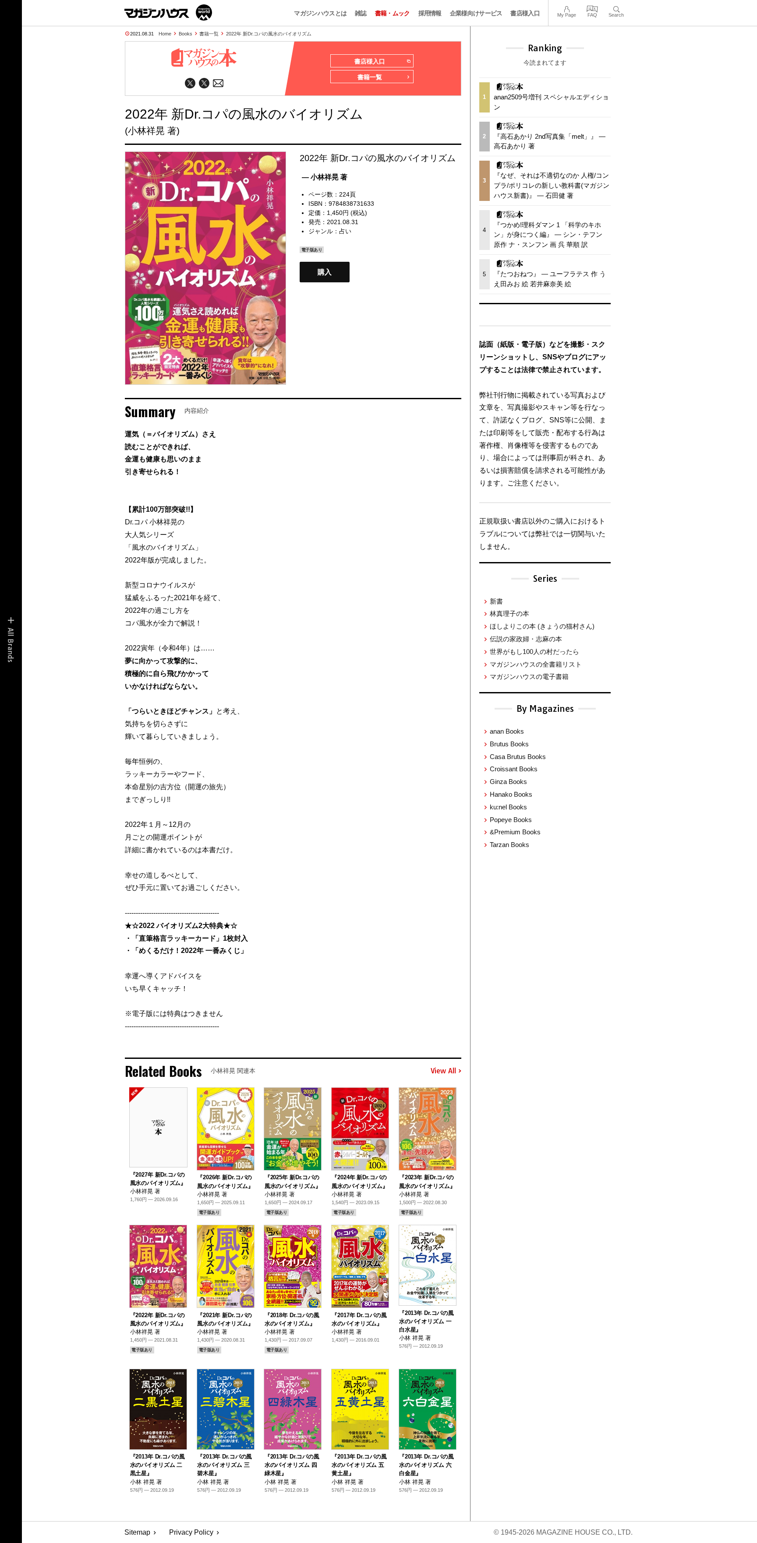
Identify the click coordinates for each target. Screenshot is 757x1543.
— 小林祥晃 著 (324, 177)
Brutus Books (509, 744)
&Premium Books (515, 832)
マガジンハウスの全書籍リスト (536, 664)
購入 (325, 272)
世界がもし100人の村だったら (534, 651)
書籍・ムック (392, 13)
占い (345, 231)
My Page (566, 8)
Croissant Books (514, 769)
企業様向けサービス (476, 13)
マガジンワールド (168, 12)
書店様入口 (525, 13)
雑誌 (361, 13)
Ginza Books (508, 781)
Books (185, 33)
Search (616, 8)
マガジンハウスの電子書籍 (529, 676)
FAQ (592, 8)
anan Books (507, 731)
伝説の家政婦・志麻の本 (526, 639)
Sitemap (137, 1532)
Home (165, 33)
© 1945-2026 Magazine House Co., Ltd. (563, 1532)
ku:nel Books (508, 807)
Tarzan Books (509, 844)
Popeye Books (511, 819)
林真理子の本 (509, 613)
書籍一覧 (209, 33)
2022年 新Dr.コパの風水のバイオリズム (268, 33)
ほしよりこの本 (542, 626)
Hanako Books (511, 794)
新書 (496, 601)
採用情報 (430, 13)
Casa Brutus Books (518, 756)
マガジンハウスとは (320, 13)
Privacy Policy (191, 1532)
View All (443, 1071)
